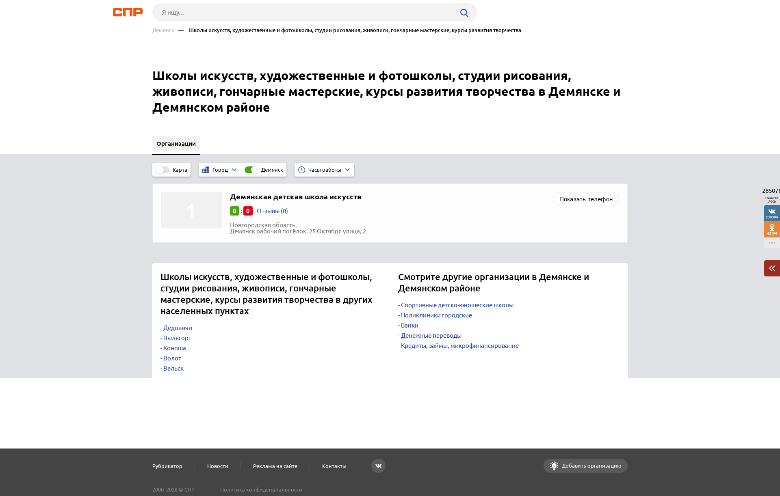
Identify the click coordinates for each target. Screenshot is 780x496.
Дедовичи (177, 328)
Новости (217, 466)
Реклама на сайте (275, 466)
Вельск (173, 368)
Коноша (174, 348)
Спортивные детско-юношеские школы (457, 305)
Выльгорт (177, 338)
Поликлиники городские (436, 315)
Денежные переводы (431, 335)
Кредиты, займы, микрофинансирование (460, 346)
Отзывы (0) (272, 210)
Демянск (163, 30)
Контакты (334, 466)
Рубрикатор (167, 466)
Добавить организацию (591, 465)
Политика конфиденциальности (261, 489)
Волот (172, 358)
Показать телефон (586, 199)
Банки (409, 325)
